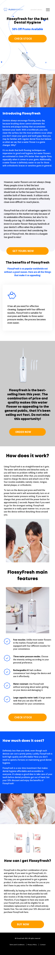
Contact (43, 945)
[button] (21, 332)
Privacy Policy (32, 945)
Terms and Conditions (16, 945)
